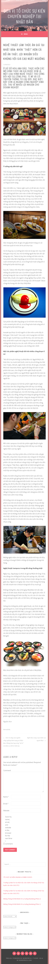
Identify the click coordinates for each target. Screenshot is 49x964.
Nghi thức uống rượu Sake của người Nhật (36, 739)
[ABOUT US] (18, 953)
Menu (26, 34)
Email (6, 803)
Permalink (6, 729)
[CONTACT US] (26, 953)
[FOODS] (30, 953)
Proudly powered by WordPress (19, 958)
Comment (7, 770)
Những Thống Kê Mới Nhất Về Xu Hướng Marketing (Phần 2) (22, 899)
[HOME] (14, 953)
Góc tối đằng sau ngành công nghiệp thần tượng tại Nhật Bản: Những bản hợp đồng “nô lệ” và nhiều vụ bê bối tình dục (13, 742)
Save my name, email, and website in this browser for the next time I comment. (8, 830)
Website (6, 810)
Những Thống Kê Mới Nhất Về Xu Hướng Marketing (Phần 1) (22, 904)
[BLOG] (22, 953)
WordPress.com (25, 960)
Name (6, 797)
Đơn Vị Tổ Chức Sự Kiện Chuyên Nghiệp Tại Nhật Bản (24, 16)
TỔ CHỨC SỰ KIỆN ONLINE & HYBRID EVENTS (17, 877)
